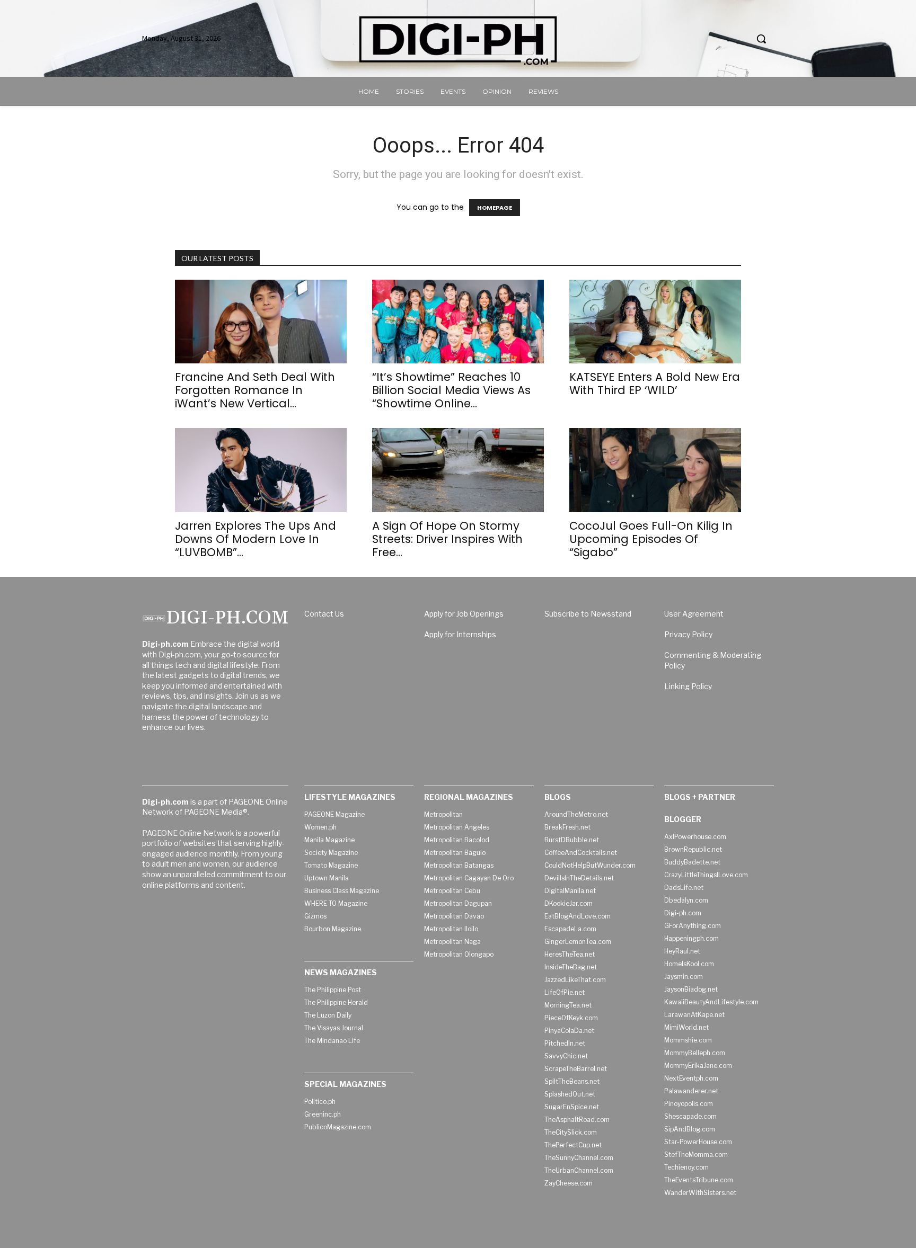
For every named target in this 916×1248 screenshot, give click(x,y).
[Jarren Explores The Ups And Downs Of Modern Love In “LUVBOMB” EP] (261, 470)
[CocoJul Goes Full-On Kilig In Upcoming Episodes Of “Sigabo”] (655, 470)
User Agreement (694, 613)
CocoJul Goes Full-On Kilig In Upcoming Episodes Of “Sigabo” (651, 539)
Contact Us (324, 613)
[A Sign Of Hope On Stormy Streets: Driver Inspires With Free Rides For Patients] (458, 470)
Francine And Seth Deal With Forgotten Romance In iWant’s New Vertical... (255, 390)
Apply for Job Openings (464, 613)
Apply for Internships (460, 634)
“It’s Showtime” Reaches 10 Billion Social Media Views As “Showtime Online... (451, 390)
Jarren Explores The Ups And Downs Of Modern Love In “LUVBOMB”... (255, 539)
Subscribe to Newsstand (587, 613)
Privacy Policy (688, 634)
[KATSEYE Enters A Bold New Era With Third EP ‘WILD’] (655, 322)
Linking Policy (688, 686)
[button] (761, 38)
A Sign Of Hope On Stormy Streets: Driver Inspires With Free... (447, 539)
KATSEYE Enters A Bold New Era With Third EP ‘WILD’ (654, 383)
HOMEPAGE (494, 207)
